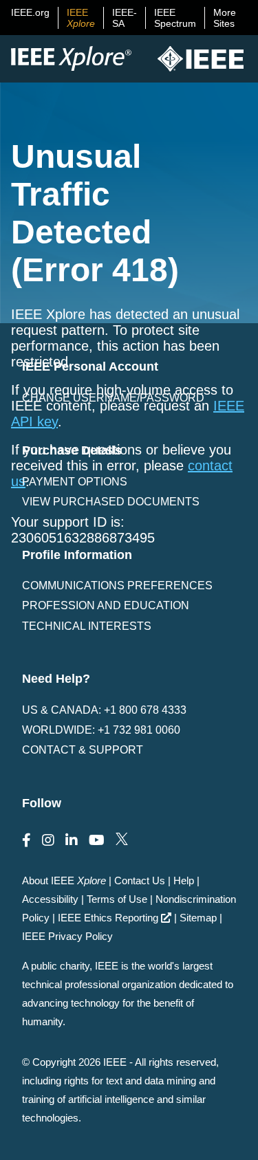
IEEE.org (30, 12)
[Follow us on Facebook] (26, 840)
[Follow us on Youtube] (97, 840)
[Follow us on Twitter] (122, 840)
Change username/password (113, 398)
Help (183, 880)
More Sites (224, 18)
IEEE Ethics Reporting (108, 917)
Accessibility (50, 899)
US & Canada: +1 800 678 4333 (104, 710)
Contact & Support (82, 750)
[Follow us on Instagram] (48, 840)
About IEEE (64, 880)
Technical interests (86, 626)
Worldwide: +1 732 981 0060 (101, 730)
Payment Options (74, 482)
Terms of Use (117, 899)
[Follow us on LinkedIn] (71, 840)
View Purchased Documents (111, 501)
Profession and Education (105, 605)
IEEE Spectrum (175, 18)
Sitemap (198, 917)
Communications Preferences (117, 585)
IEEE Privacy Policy (67, 936)
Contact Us (139, 880)
